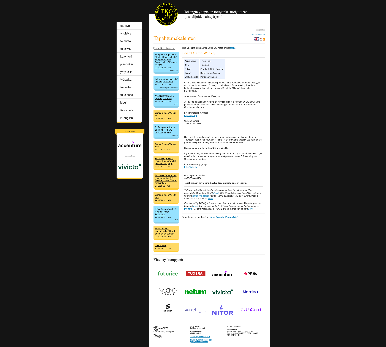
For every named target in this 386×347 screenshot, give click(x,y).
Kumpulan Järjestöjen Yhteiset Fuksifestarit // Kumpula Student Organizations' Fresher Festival (166, 59)
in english (126, 118)
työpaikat (126, 79)
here (195, 205)
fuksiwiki (125, 48)
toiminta (125, 41)
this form (188, 208)
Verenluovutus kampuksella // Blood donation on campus (165, 231)
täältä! (233, 47)
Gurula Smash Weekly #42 (165, 145)
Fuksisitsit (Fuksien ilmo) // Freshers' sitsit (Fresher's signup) (165, 161)
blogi (123, 102)
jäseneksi (126, 64)
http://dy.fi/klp (190, 115)
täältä (216, 192)
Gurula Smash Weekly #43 (165, 196)
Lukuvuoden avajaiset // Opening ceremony (166, 80)
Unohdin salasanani (258, 34)
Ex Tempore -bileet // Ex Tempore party (165, 128)
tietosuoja (126, 110)
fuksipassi (126, 94)
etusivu (125, 25)
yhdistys (125, 33)
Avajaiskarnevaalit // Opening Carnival (164, 97)
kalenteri (126, 56)
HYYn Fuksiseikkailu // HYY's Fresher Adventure (165, 212)
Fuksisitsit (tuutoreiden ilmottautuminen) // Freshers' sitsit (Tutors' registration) (166, 179)
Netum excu (160, 245)
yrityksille (126, 71)
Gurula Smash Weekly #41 (165, 114)
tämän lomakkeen (200, 195)
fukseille (125, 87)
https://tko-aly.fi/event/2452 (224, 217)
